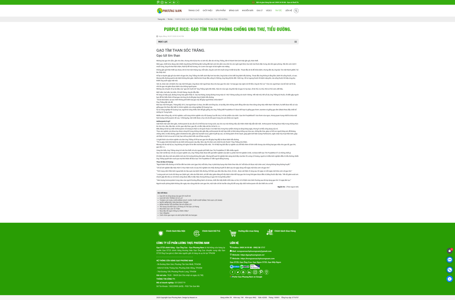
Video (269, 10)
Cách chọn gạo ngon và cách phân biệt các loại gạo (178, 215)
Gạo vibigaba (164, 213)
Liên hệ (288, 10)
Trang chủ (193, 10)
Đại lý (259, 10)
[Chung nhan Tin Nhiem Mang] (255, 266)
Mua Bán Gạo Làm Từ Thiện (170, 209)
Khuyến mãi (247, 10)
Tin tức (278, 10)
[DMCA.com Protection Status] (244, 266)
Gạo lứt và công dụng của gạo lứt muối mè (175, 196)
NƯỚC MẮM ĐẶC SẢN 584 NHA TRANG (174, 202)
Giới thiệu (207, 10)
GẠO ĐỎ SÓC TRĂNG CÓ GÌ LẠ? (171, 198)
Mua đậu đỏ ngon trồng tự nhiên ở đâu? (174, 211)
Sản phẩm (221, 10)
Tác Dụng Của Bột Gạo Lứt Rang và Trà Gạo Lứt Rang (179, 207)
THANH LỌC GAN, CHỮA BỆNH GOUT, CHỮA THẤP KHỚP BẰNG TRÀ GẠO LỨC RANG (191, 200)
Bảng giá (234, 10)
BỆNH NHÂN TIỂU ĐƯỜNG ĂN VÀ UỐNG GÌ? (176, 204)
